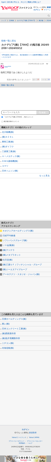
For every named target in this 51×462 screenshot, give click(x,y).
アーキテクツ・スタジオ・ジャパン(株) (21, 274)
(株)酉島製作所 (9, 333)
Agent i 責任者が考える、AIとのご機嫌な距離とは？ (21, 2)
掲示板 (41, 20)
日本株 (11, 20)
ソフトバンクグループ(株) (15, 240)
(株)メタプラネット (12, 255)
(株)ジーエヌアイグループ (15, 269)
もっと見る (44, 175)
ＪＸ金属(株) (9, 245)
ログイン (36, 10)
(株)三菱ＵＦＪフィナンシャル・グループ (22, 264)
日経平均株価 (9, 235)
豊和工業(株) (8, 142)
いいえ (46, 79)
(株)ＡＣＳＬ (8, 137)
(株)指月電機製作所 (11, 338)
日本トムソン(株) (10, 171)
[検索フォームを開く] (48, 15)
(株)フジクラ (9, 250)
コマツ (5, 166)
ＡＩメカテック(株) (11, 156)
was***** (7, 66)
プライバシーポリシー (16, 441)
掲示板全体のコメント (11, 121)
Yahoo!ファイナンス (19, 437)
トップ (3, 20)
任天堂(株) (7, 260)
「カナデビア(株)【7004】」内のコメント (18, 117)
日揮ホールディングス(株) (14, 319)
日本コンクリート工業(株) (14, 329)
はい (36, 79)
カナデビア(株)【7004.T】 (26, 20)
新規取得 (32, 433)
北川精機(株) (8, 132)
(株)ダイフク (8, 146)
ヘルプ (30, 443)
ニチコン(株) (8, 343)
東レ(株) (6, 324)
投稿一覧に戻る (8, 41)
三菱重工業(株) (9, 151)
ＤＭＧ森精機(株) (10, 161)
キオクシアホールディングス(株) (18, 231)
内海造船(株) (8, 348)
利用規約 (22, 443)
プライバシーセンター (34, 441)
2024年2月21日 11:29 (36, 64)
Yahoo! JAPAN (34, 437)
